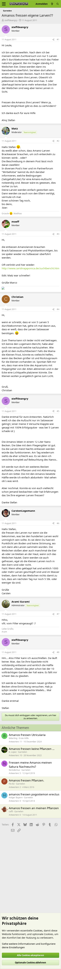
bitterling (13, 738)
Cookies (37, 930)
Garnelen (22, 752)
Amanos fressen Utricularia (27, 735)
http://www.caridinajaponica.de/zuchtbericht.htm (30, 268)
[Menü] (4, 4)
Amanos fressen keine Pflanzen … (31, 749)
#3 (58, 234)
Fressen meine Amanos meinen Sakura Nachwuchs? (30, 765)
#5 (58, 411)
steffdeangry (10, 20)
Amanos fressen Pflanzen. (26, 780)
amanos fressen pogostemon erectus (34, 794)
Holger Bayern (16, 797)
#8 (58, 652)
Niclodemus (14, 770)
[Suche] (57, 4)
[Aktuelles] (52, 4)
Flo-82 (12, 783)
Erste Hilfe (24, 738)
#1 (58, 39)
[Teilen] (53, 40)
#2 (58, 140)
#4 (58, 309)
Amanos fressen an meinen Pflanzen (34, 808)
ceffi (11, 811)
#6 (58, 523)
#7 (58, 614)
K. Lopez (13, 752)
